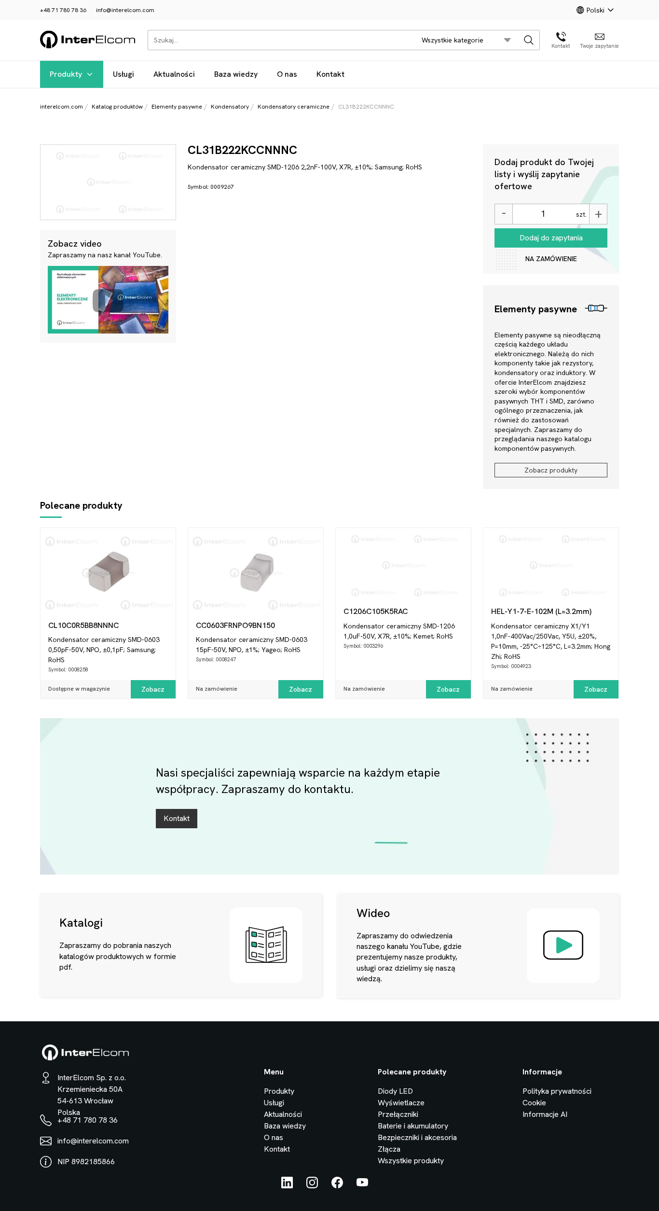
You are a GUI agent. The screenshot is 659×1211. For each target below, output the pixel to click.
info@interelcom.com (125, 10)
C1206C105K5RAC (375, 611)
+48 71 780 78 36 (63, 10)
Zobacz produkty (550, 470)
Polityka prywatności (556, 1091)
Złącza (389, 1149)
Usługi (123, 74)
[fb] (337, 1186)
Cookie (534, 1103)
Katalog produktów (117, 107)
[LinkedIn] (287, 1186)
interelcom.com (61, 107)
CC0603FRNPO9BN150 (235, 625)
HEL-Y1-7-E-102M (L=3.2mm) (541, 611)
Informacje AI (544, 1114)
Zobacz (153, 689)
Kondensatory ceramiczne (294, 107)
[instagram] (312, 1186)
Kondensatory (230, 107)
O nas (287, 74)
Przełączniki (398, 1114)
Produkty (66, 74)
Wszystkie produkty (411, 1160)
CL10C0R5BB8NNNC (83, 625)
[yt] (362, 1186)
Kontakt (330, 74)
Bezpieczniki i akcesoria (417, 1137)
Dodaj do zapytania (551, 238)
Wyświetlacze (401, 1103)
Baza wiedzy (236, 74)
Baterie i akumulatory (413, 1126)
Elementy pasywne (176, 107)
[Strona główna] (88, 47)
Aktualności (174, 74)
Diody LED (395, 1091)
